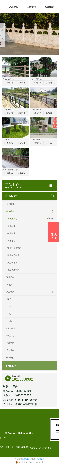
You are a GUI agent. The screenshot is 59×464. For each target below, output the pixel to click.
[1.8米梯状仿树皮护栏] (15, 158)
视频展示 (49, 6)
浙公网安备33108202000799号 (31, 462)
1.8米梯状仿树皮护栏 (10, 170)
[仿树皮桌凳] (15, 127)
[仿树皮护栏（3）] (15, 97)
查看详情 (10, 83)
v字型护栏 (10, 328)
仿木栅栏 (11, 240)
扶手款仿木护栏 (14, 248)
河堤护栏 (10, 277)
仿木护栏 (10, 211)
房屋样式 (10, 292)
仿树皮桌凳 (7, 139)
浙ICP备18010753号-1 (40, 448)
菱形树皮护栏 (13, 255)
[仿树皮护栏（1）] (15, 67)
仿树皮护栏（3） (9, 109)
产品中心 (13, 6)
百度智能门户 (27, 459)
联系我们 (21, 83)
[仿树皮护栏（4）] (43, 97)
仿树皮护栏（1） (9, 79)
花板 (9, 306)
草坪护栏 (10, 284)
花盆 (9, 313)
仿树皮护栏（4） (37, 109)
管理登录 (40, 459)
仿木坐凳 (10, 357)
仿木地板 (10, 350)
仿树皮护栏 (12, 218)
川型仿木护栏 (13, 262)
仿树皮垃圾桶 (35, 139)
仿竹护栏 (10, 335)
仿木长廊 (11, 233)
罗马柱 (10, 321)
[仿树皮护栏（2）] (43, 67)
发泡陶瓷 (10, 204)
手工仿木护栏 (13, 270)
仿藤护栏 (10, 343)
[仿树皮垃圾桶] (43, 127)
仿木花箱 (11, 226)
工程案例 (31, 6)
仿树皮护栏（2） (37, 79)
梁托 (9, 299)
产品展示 (11, 196)
